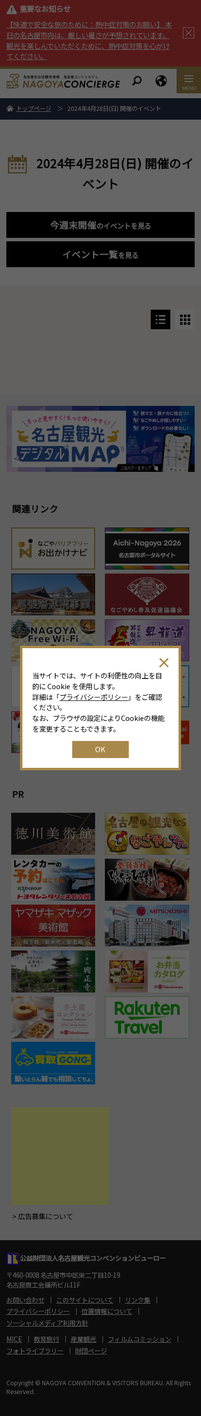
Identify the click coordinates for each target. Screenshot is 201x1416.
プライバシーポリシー (94, 697)
